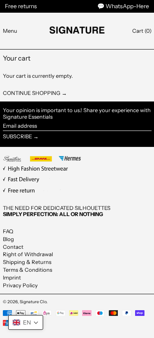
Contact (13, 246)
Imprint (12, 277)
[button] (142, 31)
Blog (8, 239)
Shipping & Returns (27, 262)
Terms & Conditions (27, 269)
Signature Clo (33, 301)
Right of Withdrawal (28, 254)
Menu (10, 30)
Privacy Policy (20, 285)
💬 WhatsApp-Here (123, 6)
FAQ (8, 231)
